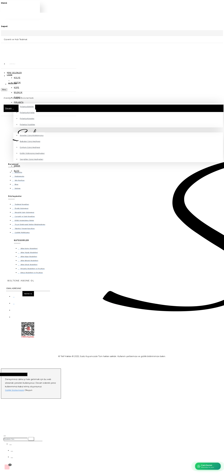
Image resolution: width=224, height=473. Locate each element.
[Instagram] (14, 302)
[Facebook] (14, 296)
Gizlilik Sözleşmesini (14, 390)
